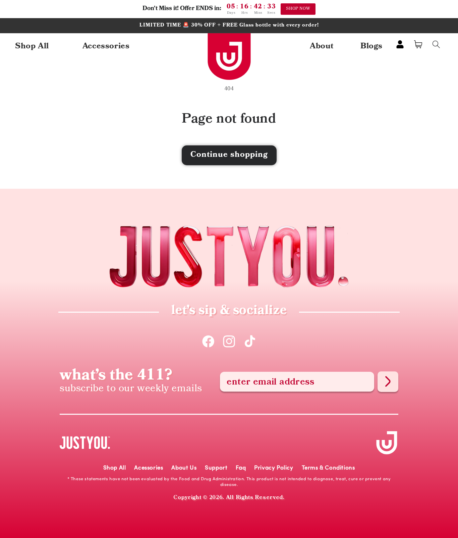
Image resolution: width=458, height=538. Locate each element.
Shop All (114, 468)
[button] (418, 44)
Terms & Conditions (328, 468)
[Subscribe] (388, 381)
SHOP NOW (298, 9)
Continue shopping (229, 155)
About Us (183, 468)
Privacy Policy (273, 468)
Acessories (148, 468)
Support (216, 468)
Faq (241, 468)
